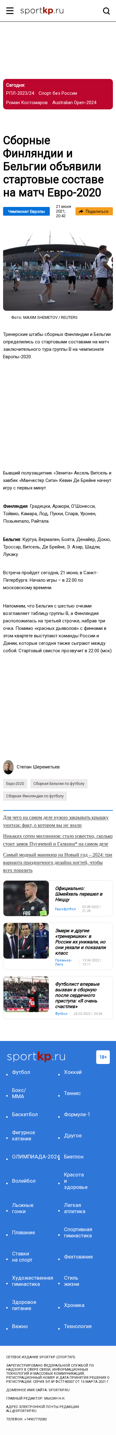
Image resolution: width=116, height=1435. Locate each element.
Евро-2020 (15, 784)
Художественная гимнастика (24, 1281)
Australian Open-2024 (74, 102)
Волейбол (24, 1181)
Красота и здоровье (76, 1180)
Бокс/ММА (19, 1093)
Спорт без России (58, 93)
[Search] (105, 10)
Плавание (23, 1232)
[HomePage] (48, 11)
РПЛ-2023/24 (20, 93)
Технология (76, 1326)
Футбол (21, 1072)
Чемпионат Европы (26, 211)
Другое (73, 1135)
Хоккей (73, 1072)
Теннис (72, 1093)
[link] (58, 267)
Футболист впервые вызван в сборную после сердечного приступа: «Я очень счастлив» (77, 995)
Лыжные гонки (22, 1208)
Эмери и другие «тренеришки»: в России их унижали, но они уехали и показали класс (80, 942)
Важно (20, 1326)
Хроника (74, 1305)
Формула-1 (76, 1114)
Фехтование (76, 1257)
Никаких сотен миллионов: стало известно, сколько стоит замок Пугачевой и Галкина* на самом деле (58, 839)
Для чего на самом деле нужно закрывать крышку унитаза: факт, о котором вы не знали (56, 821)
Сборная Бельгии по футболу (58, 784)
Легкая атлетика (74, 1208)
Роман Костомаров (27, 102)
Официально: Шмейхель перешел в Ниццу (78, 894)
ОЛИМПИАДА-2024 (24, 1156)
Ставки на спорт (22, 1256)
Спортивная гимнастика (76, 1232)
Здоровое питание (24, 1305)
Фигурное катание (23, 1135)
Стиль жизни (71, 1281)
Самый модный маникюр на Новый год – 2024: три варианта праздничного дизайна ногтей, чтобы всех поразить (57, 862)
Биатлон (74, 1156)
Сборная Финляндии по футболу (35, 796)
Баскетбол (24, 1114)
